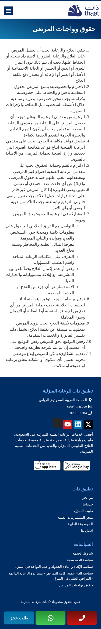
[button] (8, 10)
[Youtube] (67, 424)
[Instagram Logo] (57, 423)
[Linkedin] (78, 424)
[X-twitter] (88, 424)
